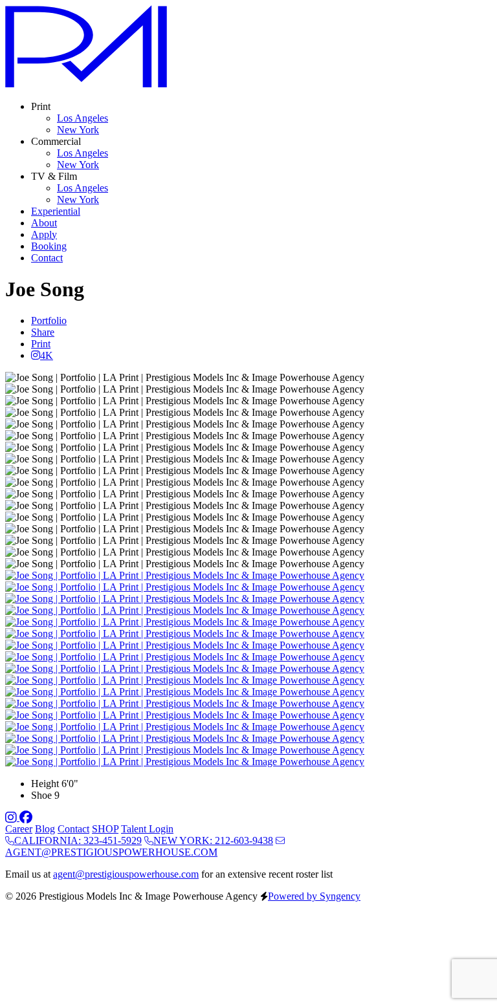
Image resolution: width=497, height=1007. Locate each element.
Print (40, 343)
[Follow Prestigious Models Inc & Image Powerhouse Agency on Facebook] (25, 817)
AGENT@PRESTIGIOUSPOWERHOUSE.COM (111, 852)
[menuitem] (82, 118)
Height (45, 783)
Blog (45, 828)
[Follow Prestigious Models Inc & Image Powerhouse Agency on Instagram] (12, 817)
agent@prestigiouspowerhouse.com (126, 874)
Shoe (41, 795)
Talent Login (147, 828)
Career (18, 828)
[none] (40, 106)
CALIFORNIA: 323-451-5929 (78, 840)
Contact (73, 828)
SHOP (105, 828)
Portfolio (49, 320)
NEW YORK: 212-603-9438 (213, 840)
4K (46, 355)
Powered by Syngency (314, 896)
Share (42, 332)
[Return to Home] (86, 84)
